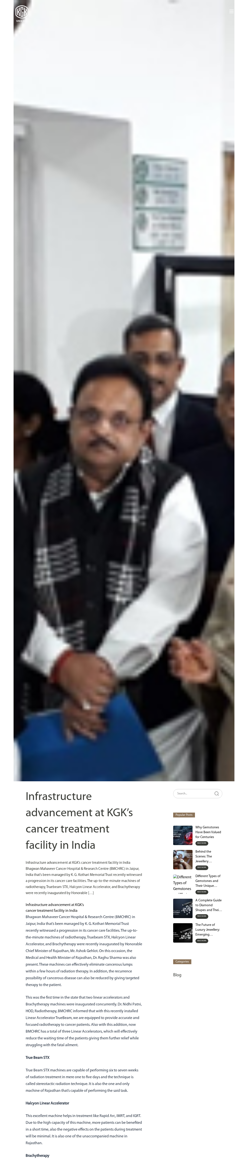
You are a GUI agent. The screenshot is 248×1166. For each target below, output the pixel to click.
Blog (177, 975)
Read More (201, 843)
